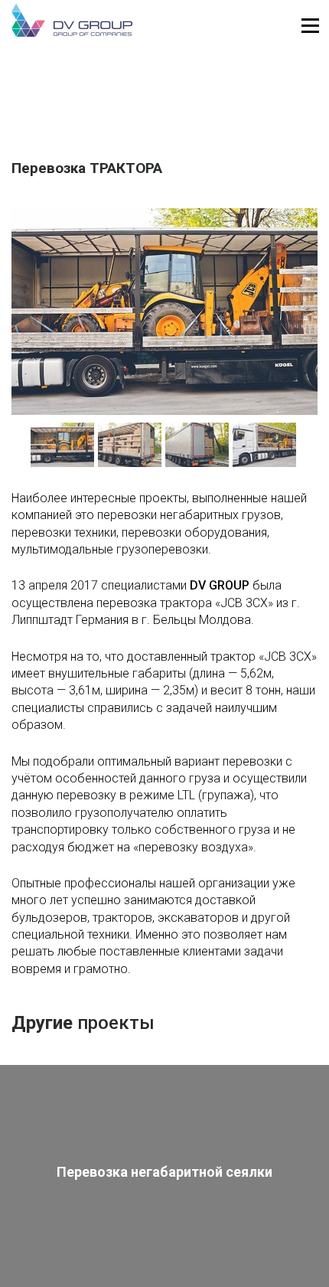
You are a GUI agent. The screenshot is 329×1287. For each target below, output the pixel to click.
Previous (19, 448)
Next (310, 448)
